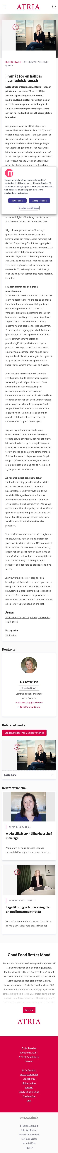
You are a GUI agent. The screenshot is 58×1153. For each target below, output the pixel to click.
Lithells (29, 1087)
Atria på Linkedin (29, 1074)
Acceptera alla (39, 200)
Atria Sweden (29, 1070)
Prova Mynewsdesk (29, 1134)
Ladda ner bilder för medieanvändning (24, 732)
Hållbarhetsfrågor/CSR (17, 617)
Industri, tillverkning (40, 617)
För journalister (29, 1138)
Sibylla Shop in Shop (29, 1091)
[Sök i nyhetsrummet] (54, 7)
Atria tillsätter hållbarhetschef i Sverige (29, 836)
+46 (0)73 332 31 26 (29, 706)
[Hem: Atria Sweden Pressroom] (28, 7)
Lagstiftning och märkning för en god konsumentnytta (28, 909)
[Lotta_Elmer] (29, 755)
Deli (29, 1100)
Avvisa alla (17, 200)
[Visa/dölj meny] (5, 6)
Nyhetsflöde (29, 1143)
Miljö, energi (11, 621)
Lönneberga (29, 1078)
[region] (29, 190)
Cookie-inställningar (29, 207)
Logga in (29, 1147)
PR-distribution (29, 1130)
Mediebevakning (29, 1125)
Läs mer (29, 1009)
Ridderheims (29, 1083)
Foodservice (29, 1096)
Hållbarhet (11, 635)
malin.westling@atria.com (29, 702)
